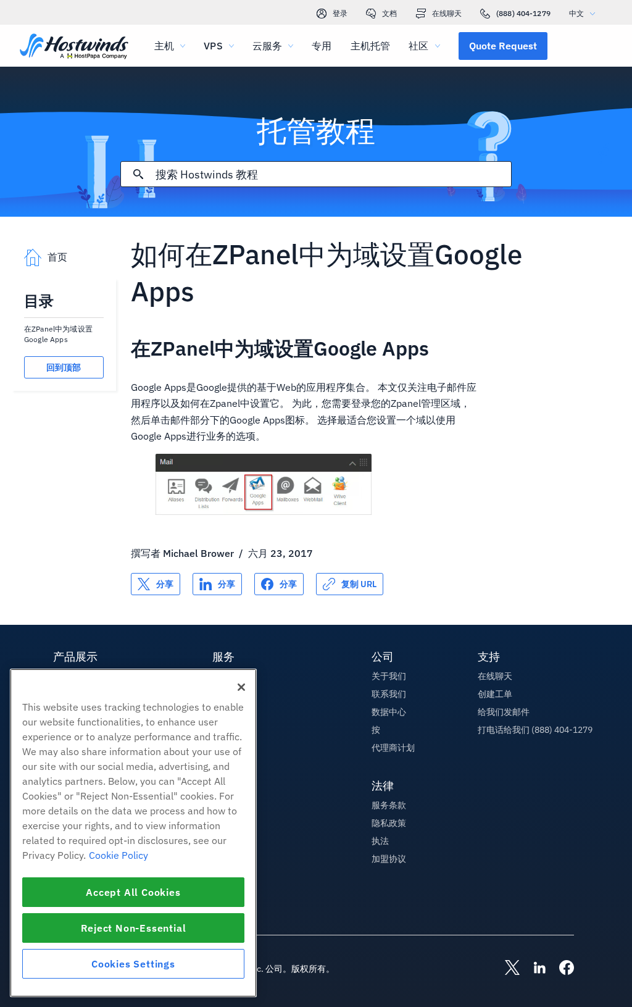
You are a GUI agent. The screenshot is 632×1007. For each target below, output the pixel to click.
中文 (576, 13)
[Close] (241, 687)
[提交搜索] (138, 174)
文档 (389, 13)
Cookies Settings (133, 964)
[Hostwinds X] (506, 968)
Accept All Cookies (133, 892)
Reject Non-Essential (133, 928)
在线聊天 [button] (495, 676)
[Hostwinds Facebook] (560, 968)
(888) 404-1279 (523, 13)
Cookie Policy (118, 855)
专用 (321, 46)
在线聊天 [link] (447, 13)
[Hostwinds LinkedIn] (533, 968)
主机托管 (371, 46)
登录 (340, 13)
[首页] (74, 47)
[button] (503, 46)
